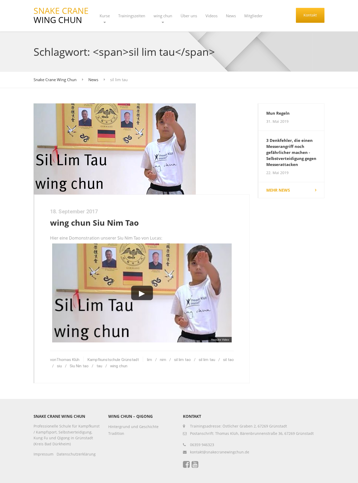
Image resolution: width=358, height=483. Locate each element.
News (231, 15)
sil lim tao (182, 359)
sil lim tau (207, 359)
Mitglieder (253, 15)
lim (149, 359)
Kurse (105, 15)
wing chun (163, 15)
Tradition (116, 433)
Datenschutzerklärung (76, 454)
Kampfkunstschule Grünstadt (113, 359)
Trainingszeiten (131, 15)
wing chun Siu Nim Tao (94, 222)
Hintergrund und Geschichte (133, 426)
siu (59, 366)
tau (99, 366)
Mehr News (278, 190)
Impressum (43, 454)
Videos (211, 15)
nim (163, 359)
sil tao (228, 359)
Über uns (189, 15)
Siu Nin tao (79, 366)
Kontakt (310, 15)
